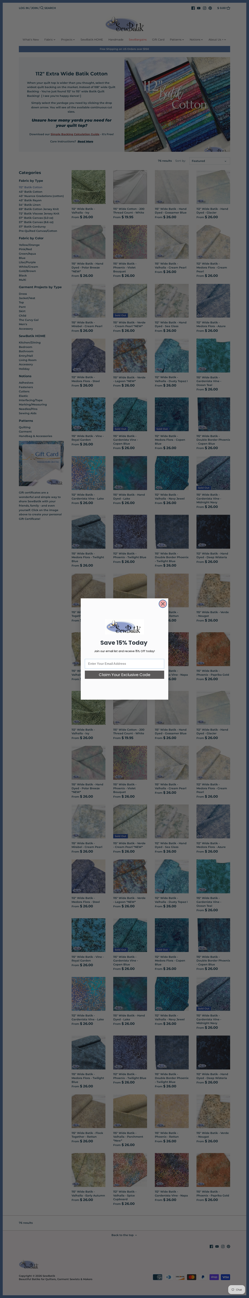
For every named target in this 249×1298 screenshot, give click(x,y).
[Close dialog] (163, 604)
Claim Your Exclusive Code (124, 674)
